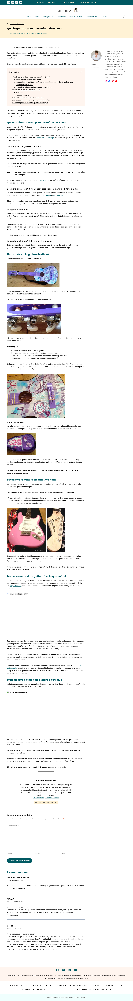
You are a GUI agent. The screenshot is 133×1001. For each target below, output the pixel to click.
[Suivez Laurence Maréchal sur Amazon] (56, 802)
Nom (10, 853)
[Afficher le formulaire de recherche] (124, 16)
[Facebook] (8, 2)
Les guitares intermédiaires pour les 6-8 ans (33, 87)
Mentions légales (18, 985)
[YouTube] (20, 2)
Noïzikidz (42, 180)
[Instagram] (12, 2)
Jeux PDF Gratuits (32, 16)
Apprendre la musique (46, 138)
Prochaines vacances (87, 2)
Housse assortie (22, 95)
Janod (48, 195)
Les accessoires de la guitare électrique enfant (31, 100)
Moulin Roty (58, 195)
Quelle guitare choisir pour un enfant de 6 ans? (31, 77)
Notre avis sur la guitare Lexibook (26, 90)
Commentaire (14, 825)
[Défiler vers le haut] (128, 993)
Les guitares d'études (24, 85)
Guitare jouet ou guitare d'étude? (29, 79)
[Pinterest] (16, 2)
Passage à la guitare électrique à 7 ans (28, 98)
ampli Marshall (15, 586)
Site (63, 853)
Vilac (43, 195)
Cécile (10, 926)
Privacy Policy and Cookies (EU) (72, 985)
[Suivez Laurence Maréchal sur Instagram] (40, 802)
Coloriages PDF (47, 16)
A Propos (110, 985)
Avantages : (20, 92)
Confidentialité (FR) (42, 985)
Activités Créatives (75, 16)
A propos (40, 2)
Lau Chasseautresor (16, 878)
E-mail (38, 853)
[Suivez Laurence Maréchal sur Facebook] (36, 802)
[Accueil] (7, 24)
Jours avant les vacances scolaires (93, 989)
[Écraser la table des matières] (81, 72)
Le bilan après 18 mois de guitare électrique (30, 103)
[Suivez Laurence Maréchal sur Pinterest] (52, 802)
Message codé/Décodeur (33, 989)
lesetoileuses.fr (59, 997)
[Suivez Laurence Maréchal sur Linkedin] (48, 802)
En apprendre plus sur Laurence (46, 798)
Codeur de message (67, 2)
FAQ (121, 985)
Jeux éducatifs (61, 16)
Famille (104, 16)
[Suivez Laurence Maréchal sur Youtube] (44, 802)
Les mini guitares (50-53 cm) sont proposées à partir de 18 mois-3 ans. (45, 82)
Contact (51, 2)
